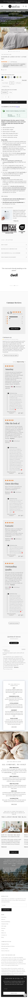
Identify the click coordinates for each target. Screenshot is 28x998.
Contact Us (4, 935)
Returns (3, 919)
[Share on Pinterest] (10, 239)
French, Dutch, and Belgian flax (13, 144)
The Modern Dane (6, 54)
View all (14, 852)
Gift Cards (3, 926)
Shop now (16, 220)
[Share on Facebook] (6, 239)
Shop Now (3, 917)
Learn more (14, 726)
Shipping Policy (5, 944)
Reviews (3, 928)
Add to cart (14, 102)
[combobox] (19, 361)
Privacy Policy (4, 948)
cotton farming (7, 772)
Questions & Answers (14, 637)
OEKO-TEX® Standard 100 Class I (14, 167)
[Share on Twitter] (8, 239)
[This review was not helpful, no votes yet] (21, 413)
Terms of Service (5, 950)
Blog (2, 937)
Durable (4, 146)
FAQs (2, 930)
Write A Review (15, 328)
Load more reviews (13, 623)
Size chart (24, 80)
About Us (3, 932)
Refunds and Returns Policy (7, 946)
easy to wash (11, 172)
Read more (12, 438)
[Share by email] (11, 239)
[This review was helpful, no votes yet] (19, 413)
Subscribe (14, 993)
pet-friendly (22, 172)
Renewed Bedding (5, 921)
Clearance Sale (4, 924)
